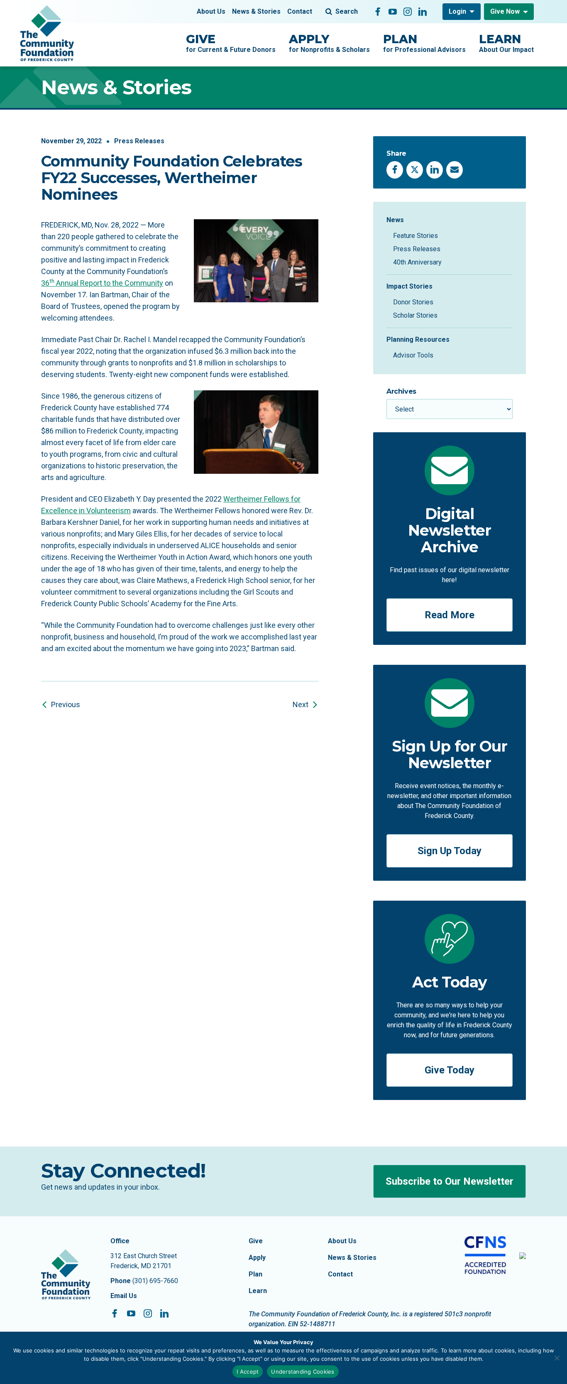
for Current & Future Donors (231, 43)
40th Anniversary (417, 262)
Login (457, 11)
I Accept (248, 1371)
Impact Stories (409, 286)
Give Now (505, 11)
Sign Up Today (449, 851)
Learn (258, 1291)
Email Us (123, 1296)
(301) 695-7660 (155, 1281)
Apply (257, 1258)
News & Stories (256, 11)
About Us (211, 11)
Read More (449, 615)
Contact (299, 11)
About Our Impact (506, 43)
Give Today (449, 1070)
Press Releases (139, 141)
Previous (65, 704)
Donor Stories (413, 302)
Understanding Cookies (302, 1371)
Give (256, 1241)
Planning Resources (418, 339)
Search (346, 11)
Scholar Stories (415, 315)
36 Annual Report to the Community (102, 283)
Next (300, 704)
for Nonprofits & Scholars (329, 43)
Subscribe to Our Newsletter (449, 1181)
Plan (255, 1274)
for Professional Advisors (424, 43)
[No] (556, 1358)
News (395, 220)
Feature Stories (415, 236)
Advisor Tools (413, 355)
